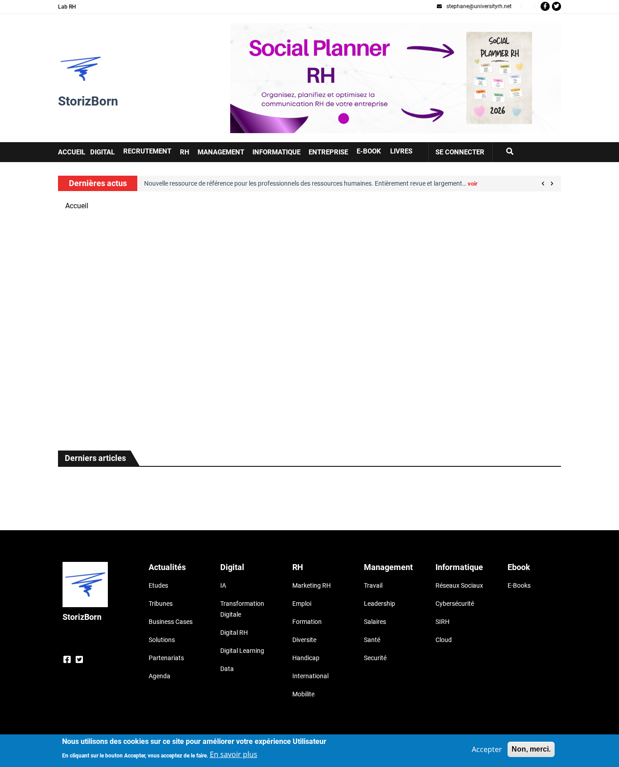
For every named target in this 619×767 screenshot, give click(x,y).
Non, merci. (531, 749)
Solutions (162, 639)
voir (473, 183)
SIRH (442, 621)
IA (223, 585)
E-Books (519, 585)
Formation (307, 621)
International (310, 676)
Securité (375, 658)
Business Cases (171, 621)
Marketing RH (311, 585)
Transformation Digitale (242, 609)
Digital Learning (242, 650)
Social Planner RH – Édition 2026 (283, 28)
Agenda (159, 676)
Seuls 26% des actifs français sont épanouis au (102, 339)
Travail (373, 585)
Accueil (76, 205)
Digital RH (234, 632)
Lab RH (67, 7)
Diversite (304, 639)
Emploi (301, 603)
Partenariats (166, 658)
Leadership (379, 603)
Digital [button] (102, 152)
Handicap (305, 658)
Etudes (158, 585)
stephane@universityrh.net (479, 6)
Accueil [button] (71, 152)
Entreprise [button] (328, 152)
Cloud (443, 639)
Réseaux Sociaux (459, 585)
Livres (401, 151)
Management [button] (221, 152)
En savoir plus (233, 754)
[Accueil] (80, 69)
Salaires (375, 621)
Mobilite (303, 694)
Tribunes (161, 603)
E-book (369, 151)
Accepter (487, 749)
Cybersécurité (454, 603)
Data (227, 668)
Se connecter (459, 152)
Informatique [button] (276, 152)
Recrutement (147, 151)
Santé (372, 639)
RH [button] (184, 152)
